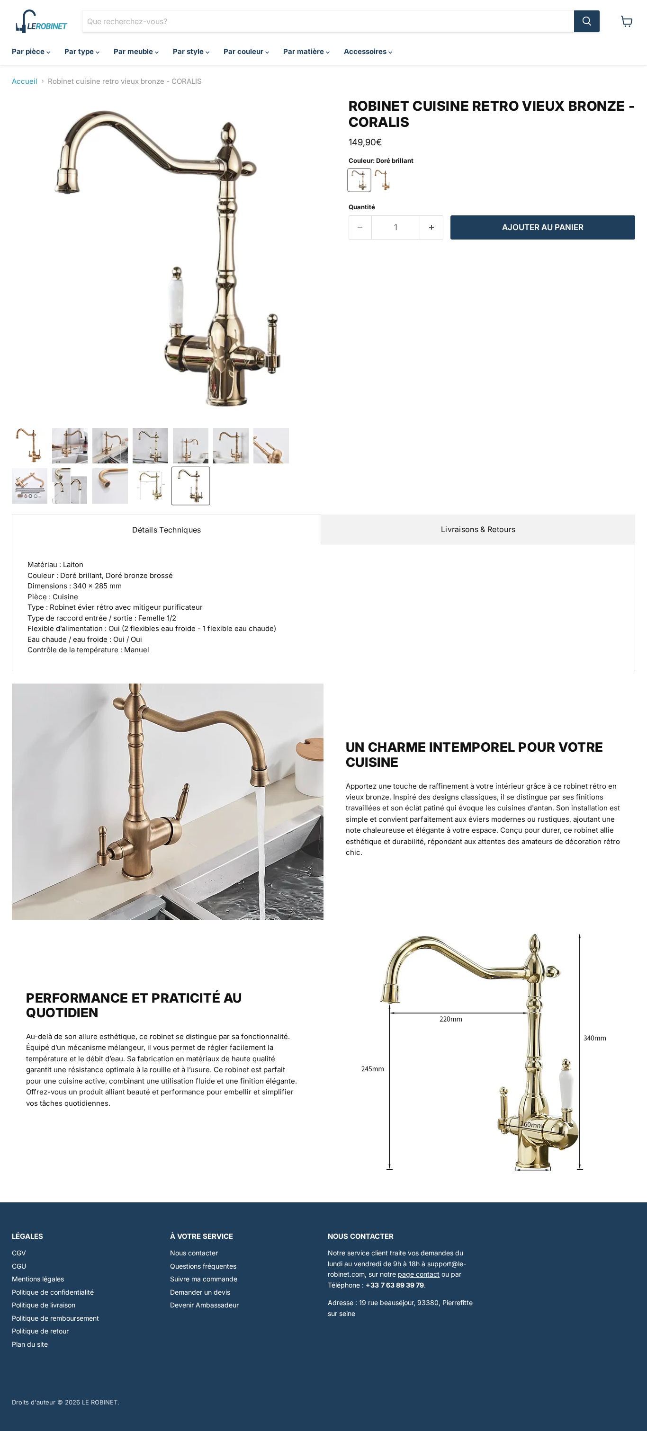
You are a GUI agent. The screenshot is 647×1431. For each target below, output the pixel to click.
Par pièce (29, 51)
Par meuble (134, 51)
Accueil (24, 81)
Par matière (304, 51)
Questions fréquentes (203, 1266)
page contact (419, 1274)
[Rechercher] (587, 21)
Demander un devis (200, 1292)
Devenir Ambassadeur (204, 1305)
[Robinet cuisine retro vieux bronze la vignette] (70, 445)
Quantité (362, 207)
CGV (19, 1253)
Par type (80, 51)
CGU (19, 1266)
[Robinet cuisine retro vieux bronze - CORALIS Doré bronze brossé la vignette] (29, 445)
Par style (189, 51)
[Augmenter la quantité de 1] (431, 227)
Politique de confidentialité (53, 1292)
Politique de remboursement (55, 1318)
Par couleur (244, 51)
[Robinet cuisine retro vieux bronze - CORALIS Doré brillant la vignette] (190, 486)
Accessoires (366, 51)
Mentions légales (38, 1279)
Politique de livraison (43, 1305)
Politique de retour (40, 1331)
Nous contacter (194, 1253)
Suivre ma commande (203, 1279)
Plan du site (30, 1344)
